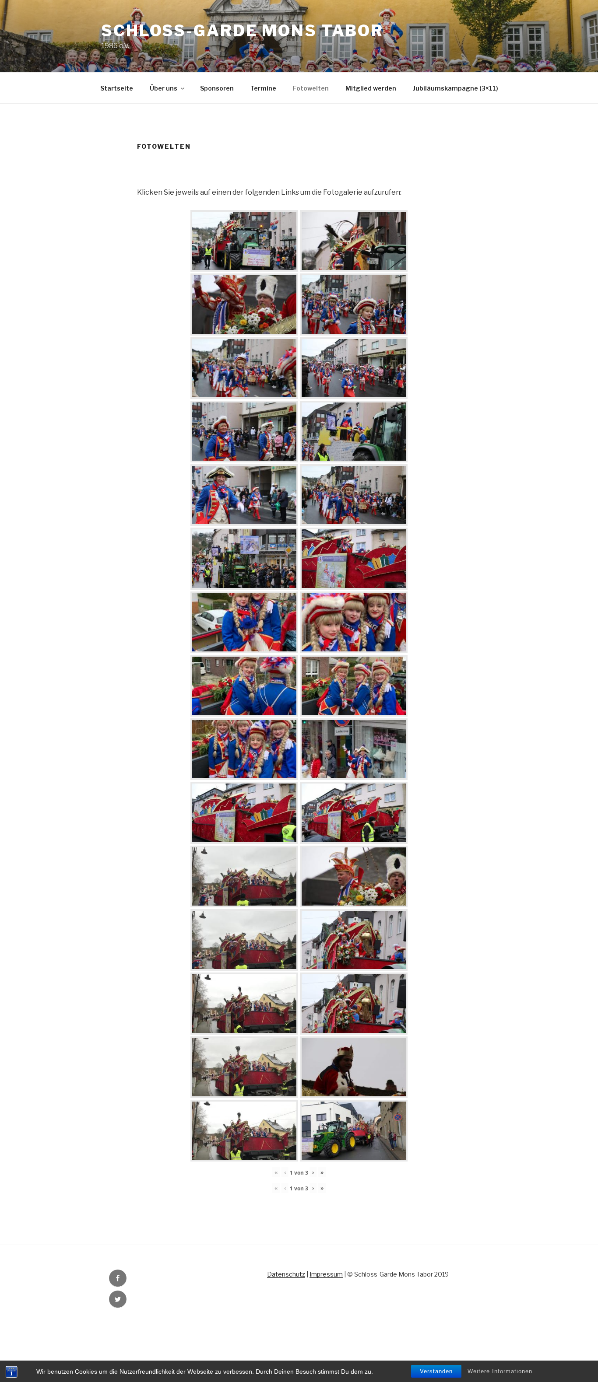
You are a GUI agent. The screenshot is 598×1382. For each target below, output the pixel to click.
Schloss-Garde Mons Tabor (242, 30)
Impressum (326, 1274)
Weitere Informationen (500, 1371)
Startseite (116, 88)
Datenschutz (286, 1274)
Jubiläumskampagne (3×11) (455, 88)
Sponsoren (217, 88)
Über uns (163, 88)
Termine (263, 88)
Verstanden (436, 1371)
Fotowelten (311, 88)
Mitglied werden (370, 88)
